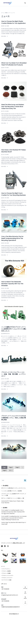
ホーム (2, 12)
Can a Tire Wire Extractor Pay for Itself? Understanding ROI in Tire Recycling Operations (12, 238)
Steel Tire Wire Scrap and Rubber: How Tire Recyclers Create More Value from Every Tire (12, 106)
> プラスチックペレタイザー (7, 575)
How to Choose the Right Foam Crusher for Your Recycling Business (13, 194)
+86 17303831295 (5, 589)
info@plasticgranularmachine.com (9, 595)
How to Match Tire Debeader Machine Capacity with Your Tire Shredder (12, 284)
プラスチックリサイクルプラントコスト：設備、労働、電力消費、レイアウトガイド (13, 374)
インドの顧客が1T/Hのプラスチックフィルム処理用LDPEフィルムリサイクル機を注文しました (13, 329)
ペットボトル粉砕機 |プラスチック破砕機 (11, 491)
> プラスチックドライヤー (6, 577)
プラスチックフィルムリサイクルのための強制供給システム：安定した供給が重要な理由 (13, 418)
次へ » (10, 470)
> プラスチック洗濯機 (5, 573)
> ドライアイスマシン (5, 569)
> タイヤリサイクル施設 (6, 580)
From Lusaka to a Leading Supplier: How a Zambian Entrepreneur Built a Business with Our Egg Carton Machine (13, 511)
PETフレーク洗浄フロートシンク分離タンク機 (12, 498)
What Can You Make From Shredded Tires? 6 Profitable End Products (14, 64)
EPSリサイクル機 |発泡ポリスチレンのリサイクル (13, 488)
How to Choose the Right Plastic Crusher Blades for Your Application (13, 22)
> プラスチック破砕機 (5, 571)
